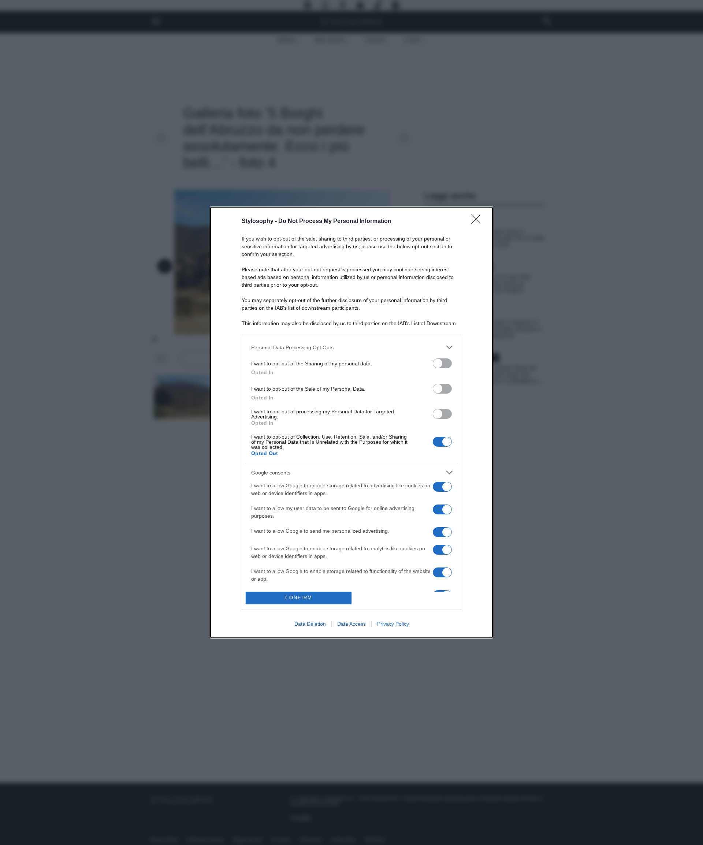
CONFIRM (298, 597)
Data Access (351, 624)
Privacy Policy (393, 624)
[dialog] (351, 422)
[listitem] (351, 347)
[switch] (442, 363)
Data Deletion (310, 624)
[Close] (478, 221)
